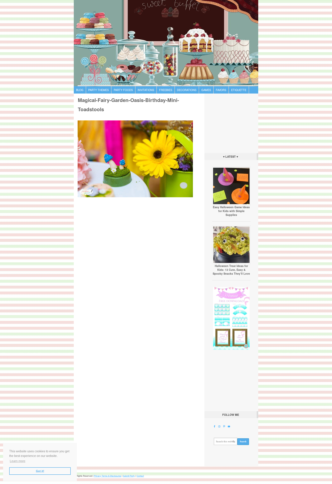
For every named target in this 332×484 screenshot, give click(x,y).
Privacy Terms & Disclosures (107, 475)
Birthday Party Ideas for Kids (166, 43)
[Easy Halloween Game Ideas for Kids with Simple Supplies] (231, 204)
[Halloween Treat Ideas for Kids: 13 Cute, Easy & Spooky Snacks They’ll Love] (231, 263)
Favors (221, 90)
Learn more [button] (17, 461)
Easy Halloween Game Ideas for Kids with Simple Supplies (231, 211)
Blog (79, 90)
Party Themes (98, 90)
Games (206, 90)
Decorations (186, 90)
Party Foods (123, 90)
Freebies (165, 90)
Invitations (146, 90)
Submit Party (129, 475)
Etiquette (238, 90)
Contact (140, 475)
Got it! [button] (40, 470)
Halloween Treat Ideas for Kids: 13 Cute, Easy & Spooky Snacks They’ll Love (231, 269)
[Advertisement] (231, 122)
